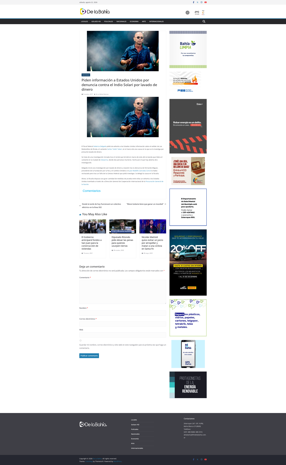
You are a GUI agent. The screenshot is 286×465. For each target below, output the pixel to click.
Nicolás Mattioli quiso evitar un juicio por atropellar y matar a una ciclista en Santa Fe (152, 243)
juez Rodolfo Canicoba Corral (140, 171)
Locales (84, 21)
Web (81, 329)
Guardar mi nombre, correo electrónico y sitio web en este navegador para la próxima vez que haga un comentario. (122, 346)
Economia (134, 21)
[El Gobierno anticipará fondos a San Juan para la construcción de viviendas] (92, 221)
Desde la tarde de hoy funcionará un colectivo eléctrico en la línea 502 (101, 206)
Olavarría (104, 160)
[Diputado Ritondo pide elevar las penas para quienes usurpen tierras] (122, 221)
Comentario (85, 277)
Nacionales (121, 21)
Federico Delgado (99, 146)
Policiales (108, 21)
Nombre (83, 308)
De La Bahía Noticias (102, 94)
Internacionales (156, 21)
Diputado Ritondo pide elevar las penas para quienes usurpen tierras (122, 241)
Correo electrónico (88, 319)
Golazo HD (96, 21)
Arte (144, 21)
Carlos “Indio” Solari (114, 149)
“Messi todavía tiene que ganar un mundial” (145, 204)
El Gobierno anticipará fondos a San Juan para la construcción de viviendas (92, 243)
